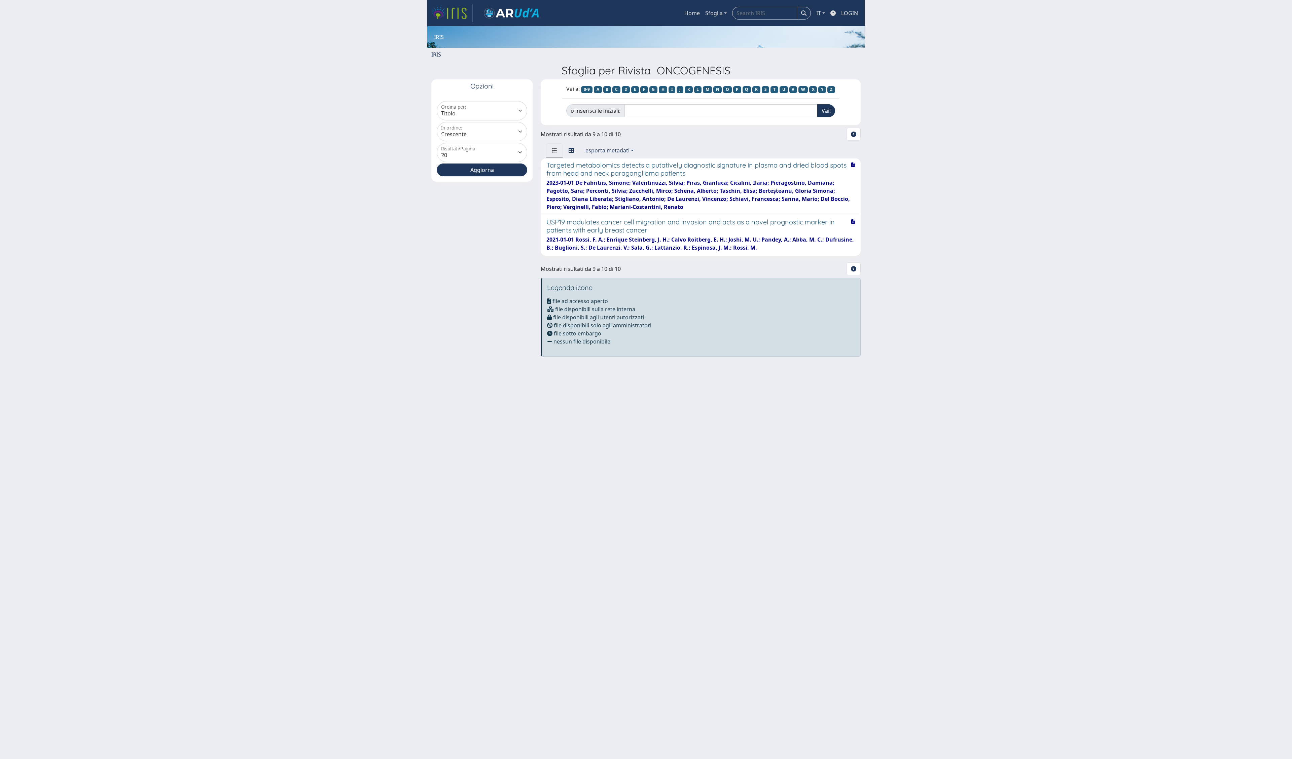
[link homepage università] (511, 13)
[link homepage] (451, 13)
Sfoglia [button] (714, 13)
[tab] (554, 150)
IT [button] (818, 13)
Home (692, 13)
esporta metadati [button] (607, 150)
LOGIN (849, 13)
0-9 (587, 89)
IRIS (436, 54)
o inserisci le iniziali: (595, 110)
